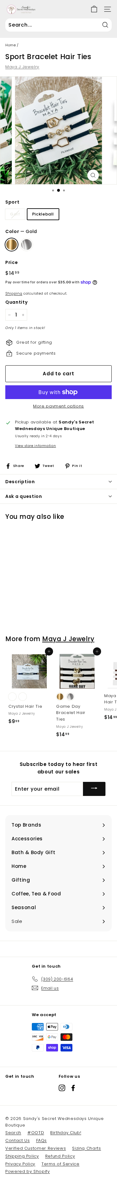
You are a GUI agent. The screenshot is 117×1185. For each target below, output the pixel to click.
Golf (15, 214)
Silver (26, 244)
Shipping (13, 293)
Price (11, 262)
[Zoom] (93, 175)
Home (10, 45)
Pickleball (43, 214)
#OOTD (35, 1133)
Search (13, 1133)
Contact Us (17, 1140)
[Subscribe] (94, 789)
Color (21, 231)
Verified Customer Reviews (35, 1148)
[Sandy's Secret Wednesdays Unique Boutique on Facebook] (73, 1088)
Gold (11, 244)
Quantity (16, 302)
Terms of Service (60, 1164)
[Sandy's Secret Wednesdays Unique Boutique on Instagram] (62, 1088)
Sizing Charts (86, 1148)
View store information (35, 445)
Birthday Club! (65, 1133)
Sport (12, 202)
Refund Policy (60, 1156)
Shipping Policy (22, 1156)
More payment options (58, 406)
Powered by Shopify (27, 1171)
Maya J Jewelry (22, 67)
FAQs (41, 1140)
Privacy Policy (20, 1164)
